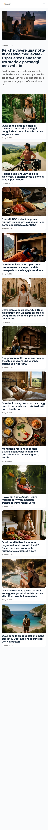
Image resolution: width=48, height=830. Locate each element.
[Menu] (44, 4)
